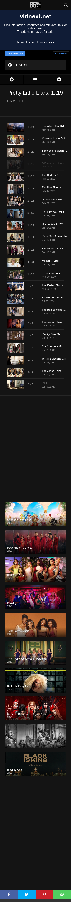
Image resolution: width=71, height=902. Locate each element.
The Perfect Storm (52, 285)
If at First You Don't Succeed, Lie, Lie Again (54, 211)
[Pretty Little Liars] (35, 79)
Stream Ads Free (15, 53)
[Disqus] (35, 446)
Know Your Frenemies (54, 236)
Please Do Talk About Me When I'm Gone (54, 297)
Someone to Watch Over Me (54, 150)
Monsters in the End (53, 138)
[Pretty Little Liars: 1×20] (59, 79)
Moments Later (50, 260)
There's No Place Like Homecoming (54, 321)
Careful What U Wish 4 (54, 224)
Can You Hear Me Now (54, 346)
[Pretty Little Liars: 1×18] (11, 79)
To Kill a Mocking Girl (54, 358)
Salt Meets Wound (52, 248)
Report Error (61, 53)
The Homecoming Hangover (54, 309)
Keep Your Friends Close (54, 273)
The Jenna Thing (52, 370)
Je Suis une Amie (52, 199)
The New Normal (51, 187)
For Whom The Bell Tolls (54, 126)
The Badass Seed (52, 175)
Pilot (44, 383)
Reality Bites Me (51, 334)
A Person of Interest (53, 162)
